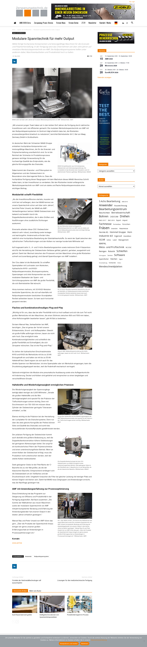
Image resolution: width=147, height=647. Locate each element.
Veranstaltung (103, 263)
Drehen (125, 216)
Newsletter (92, 22)
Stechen (113, 259)
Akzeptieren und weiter (69, 643)
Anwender (28, 556)
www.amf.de (17, 543)
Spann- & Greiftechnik (24, 30)
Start (13, 30)
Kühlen (109, 240)
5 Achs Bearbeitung (109, 201)
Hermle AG (103, 232)
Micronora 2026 (111, 65)
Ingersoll (118, 236)
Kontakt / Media (105, 22)
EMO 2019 (111, 220)
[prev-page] (13, 621)
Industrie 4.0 (106, 236)
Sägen (121, 259)
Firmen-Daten (73, 22)
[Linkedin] (123, 23)
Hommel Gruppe (118, 232)
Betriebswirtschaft (120, 212)
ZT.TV (83, 22)
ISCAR (102, 239)
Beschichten (104, 212)
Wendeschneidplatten (110, 266)
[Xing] (127, 23)
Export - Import (121, 220)
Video (119, 263)
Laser (115, 240)
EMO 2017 (102, 220)
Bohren (103, 216)
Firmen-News (60, 22)
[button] (132, 23)
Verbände (112, 263)
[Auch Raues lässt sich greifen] (24, 604)
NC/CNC (128, 247)
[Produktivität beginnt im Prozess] (79, 604)
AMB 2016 (125, 201)
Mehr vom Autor (35, 591)
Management (123, 240)
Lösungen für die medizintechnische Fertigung (74, 580)
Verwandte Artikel (20, 591)
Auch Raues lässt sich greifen (22, 615)
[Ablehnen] (144, 641)
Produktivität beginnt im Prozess (77, 615)
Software (119, 255)
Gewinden (114, 229)
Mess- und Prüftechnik (111, 247)
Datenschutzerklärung (99, 640)
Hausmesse (123, 228)
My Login (132, 1)
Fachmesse (105, 224)
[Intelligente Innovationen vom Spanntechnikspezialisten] (52, 604)
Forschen (126, 224)
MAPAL (102, 243)
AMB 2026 (109, 59)
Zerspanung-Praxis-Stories (43, 22)
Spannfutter (104, 259)
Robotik (111, 251)
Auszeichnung (120, 205)
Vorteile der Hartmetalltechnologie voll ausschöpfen (26, 581)
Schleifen (122, 251)
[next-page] (17, 621)
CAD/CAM (114, 216)
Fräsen (104, 228)
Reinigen (102, 251)
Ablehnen (84, 643)
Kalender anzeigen (104, 77)
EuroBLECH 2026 (111, 72)
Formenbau (117, 224)
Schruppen (102, 255)
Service (110, 255)
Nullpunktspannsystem (41, 556)
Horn (129, 232)
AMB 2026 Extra (25, 22)
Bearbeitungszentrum (113, 209)
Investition (127, 236)
